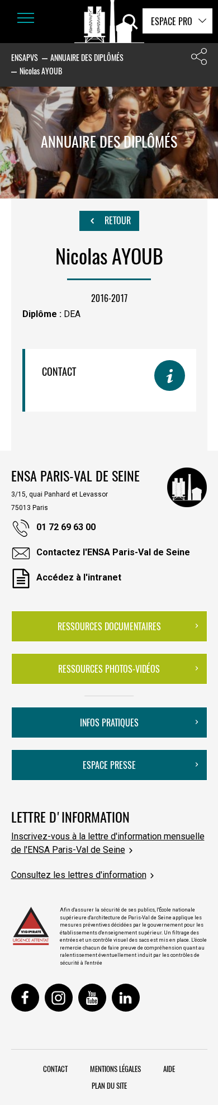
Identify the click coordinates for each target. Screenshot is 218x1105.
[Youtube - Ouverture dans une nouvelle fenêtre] (92, 998)
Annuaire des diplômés (87, 57)
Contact (55, 1068)
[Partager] (199, 59)
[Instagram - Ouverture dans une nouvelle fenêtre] (59, 998)
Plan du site (109, 1085)
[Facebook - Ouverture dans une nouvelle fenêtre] (25, 998)
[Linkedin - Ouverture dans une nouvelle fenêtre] (126, 998)
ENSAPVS (24, 57)
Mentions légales (115, 1068)
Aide (169, 1068)
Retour (116, 220)
